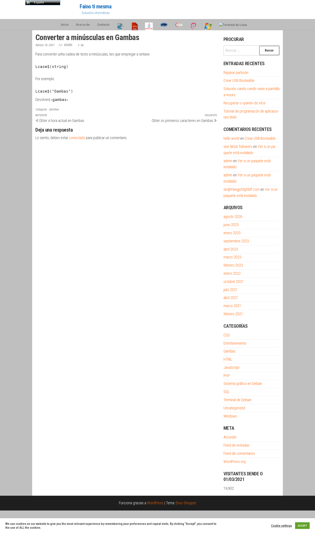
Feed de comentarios (239, 453)
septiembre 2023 (236, 241)
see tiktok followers (238, 146)
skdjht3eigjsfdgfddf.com (242, 189)
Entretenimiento (235, 343)
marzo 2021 (232, 305)
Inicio (65, 25)
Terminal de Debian (237, 400)
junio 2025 (231, 224)
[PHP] (164, 24)
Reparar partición (236, 72)
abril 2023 (231, 249)
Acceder (230, 437)
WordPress (155, 503)
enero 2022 (232, 273)
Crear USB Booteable (239, 80)
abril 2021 (231, 297)
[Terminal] (233, 24)
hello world (231, 138)
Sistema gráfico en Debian (243, 383)
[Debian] (193, 24)
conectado (77, 137)
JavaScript (231, 367)
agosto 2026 (233, 216)
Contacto (103, 25)
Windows (230, 416)
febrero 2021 (233, 314)
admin (68, 45)
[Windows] (208, 24)
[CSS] (179, 24)
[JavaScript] (149, 24)
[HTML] (135, 24)
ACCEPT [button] (302, 525)
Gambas (54, 109)
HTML (228, 359)
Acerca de (83, 25)
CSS (227, 335)
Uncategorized (234, 408)
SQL (227, 391)
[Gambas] (121, 24)
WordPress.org (235, 461)
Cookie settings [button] (281, 526)
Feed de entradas (236, 445)
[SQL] (254, 24)
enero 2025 (232, 233)
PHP (227, 375)
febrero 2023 (233, 265)
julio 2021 (231, 289)
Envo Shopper (186, 503)
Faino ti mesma (95, 6)
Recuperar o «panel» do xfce (245, 103)
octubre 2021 (234, 281)
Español (38, 2)
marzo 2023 (232, 257)
